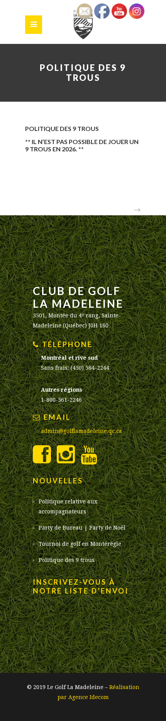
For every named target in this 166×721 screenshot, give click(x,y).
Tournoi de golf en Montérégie (80, 544)
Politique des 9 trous (67, 560)
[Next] (135, 210)
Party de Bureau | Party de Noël (82, 528)
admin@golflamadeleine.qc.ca (81, 431)
